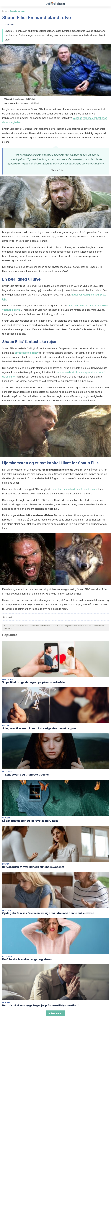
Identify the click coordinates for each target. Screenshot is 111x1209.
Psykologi (7, 772)
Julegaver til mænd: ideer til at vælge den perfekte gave (39, 728)
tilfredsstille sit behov (27, 352)
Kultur (4, 11)
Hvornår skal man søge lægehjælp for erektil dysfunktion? (40, 1005)
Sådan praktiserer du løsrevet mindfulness (30, 820)
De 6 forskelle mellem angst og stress (27, 959)
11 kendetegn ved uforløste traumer (25, 774)
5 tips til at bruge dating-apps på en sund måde (33, 682)
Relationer (7, 679)
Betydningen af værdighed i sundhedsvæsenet (33, 867)
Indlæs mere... (55, 1013)
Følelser (6, 910)
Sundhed (6, 1003)
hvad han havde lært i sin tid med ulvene (74, 489)
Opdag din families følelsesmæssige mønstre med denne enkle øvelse (48, 913)
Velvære (6, 818)
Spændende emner (18, 11)
